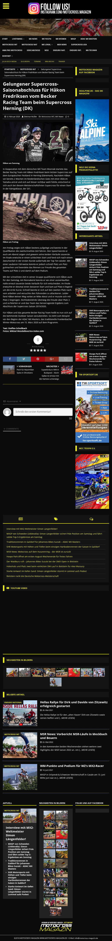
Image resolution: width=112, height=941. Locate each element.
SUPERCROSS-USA (79, 44)
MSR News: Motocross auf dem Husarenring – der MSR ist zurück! (98, 338)
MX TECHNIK (91, 50)
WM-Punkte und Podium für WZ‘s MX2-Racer (72, 766)
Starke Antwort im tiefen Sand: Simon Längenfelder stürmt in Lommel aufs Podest (47, 571)
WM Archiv (49, 61)
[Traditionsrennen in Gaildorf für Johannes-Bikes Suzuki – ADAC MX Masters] (81, 292)
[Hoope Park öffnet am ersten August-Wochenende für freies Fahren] (81, 357)
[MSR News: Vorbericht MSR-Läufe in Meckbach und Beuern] (20, 745)
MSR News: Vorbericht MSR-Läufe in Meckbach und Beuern (73, 736)
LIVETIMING (17, 39)
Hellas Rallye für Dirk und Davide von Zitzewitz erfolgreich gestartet (74, 704)
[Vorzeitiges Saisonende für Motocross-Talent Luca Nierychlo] (49, 901)
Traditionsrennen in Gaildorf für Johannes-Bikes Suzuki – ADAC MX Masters (98, 294)
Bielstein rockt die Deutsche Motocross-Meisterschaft (33, 576)
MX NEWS (33, 39)
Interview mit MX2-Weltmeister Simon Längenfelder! (98, 245)
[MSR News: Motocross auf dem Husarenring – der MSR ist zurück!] (81, 337)
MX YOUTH (46, 39)
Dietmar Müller (30, 116)
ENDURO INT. (75, 50)
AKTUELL (7, 803)
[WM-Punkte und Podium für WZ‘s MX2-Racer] (20, 777)
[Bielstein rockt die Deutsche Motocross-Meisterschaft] (62, 853)
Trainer (61, 61)
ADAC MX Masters (88, 39)
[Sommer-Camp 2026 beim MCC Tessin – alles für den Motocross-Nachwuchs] (49, 863)
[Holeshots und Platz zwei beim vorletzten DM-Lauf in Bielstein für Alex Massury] (99, 672)
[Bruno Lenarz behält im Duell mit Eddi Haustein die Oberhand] (62, 873)
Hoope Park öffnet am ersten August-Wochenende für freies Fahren (98, 358)
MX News (59, 116)
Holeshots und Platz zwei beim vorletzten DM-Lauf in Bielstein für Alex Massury (45, 566)
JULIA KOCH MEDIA (9, 61)
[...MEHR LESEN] (67, 718)
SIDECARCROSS (33, 50)
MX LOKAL (46, 44)
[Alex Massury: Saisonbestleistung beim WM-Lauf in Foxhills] (49, 882)
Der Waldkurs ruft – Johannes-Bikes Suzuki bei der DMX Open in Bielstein (42, 561)
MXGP (73, 39)
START (5, 39)
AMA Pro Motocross (12, 50)
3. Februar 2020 (13, 116)
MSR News (62, 44)
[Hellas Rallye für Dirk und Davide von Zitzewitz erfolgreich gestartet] (20, 713)
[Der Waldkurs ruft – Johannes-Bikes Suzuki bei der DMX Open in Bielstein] (86, 672)
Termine (37, 61)
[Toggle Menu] (6, 6)
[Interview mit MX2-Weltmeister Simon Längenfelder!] (81, 246)
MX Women (61, 39)
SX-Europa (25, 61)
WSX (47, 50)
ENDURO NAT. (59, 50)
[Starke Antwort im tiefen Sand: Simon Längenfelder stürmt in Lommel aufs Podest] (56, 682)
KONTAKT (6, 56)
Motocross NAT (29, 44)
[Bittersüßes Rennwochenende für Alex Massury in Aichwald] (62, 892)
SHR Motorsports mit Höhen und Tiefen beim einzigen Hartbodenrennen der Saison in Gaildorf (99, 316)
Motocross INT (9, 44)
